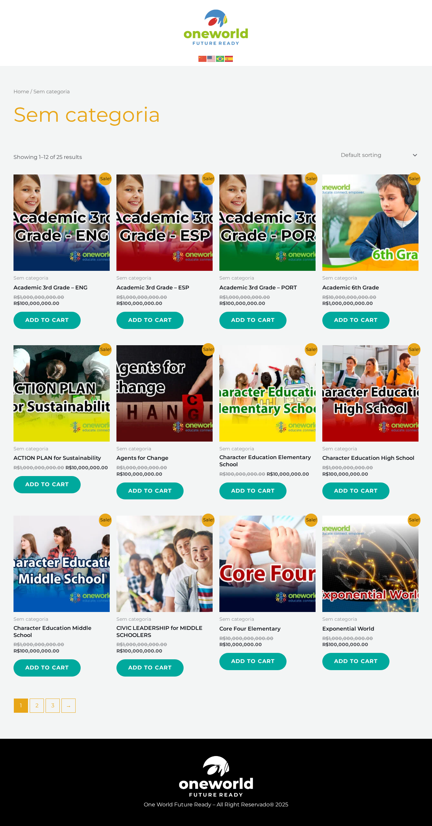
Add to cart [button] (47, 320)
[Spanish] (229, 58)
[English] (211, 58)
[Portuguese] (220, 58)
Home (21, 92)
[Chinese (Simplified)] (202, 58)
